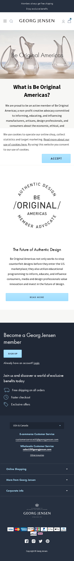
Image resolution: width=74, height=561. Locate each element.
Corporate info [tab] (15, 490)
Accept (56, 158)
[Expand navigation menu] (5, 21)
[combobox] (37, 425)
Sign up (12, 353)
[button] (11, 23)
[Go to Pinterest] (47, 541)
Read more (37, 297)
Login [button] (37, 363)
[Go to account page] (63, 21)
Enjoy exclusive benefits (37, 8)
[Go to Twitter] (40, 541)
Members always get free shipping (37, 3)
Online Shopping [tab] (16, 469)
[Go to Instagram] (33, 541)
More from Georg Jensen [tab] (21, 480)
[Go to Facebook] (26, 541)
